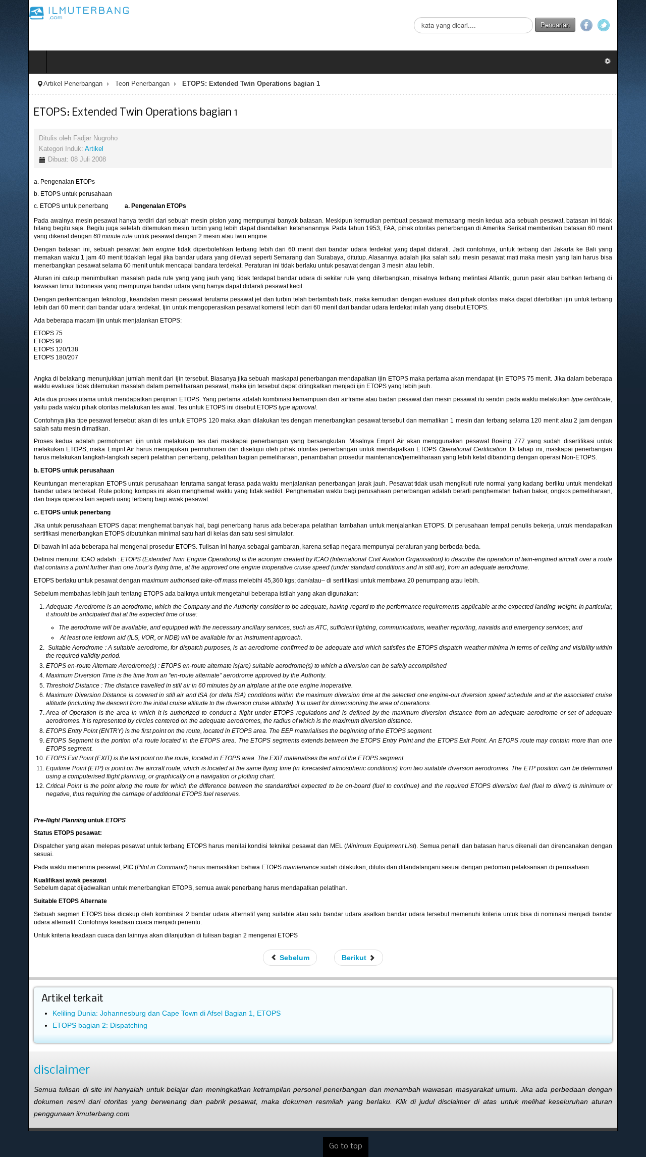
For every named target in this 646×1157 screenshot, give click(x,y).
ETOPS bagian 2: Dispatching (72, 1010)
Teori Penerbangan (114, 83)
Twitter (631, 25)
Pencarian (583, 24)
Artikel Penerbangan (45, 83)
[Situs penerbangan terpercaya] (51, 12)
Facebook (614, 25)
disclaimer (34, 1054)
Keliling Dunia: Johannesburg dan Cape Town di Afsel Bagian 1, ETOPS (139, 997)
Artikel (66, 148)
